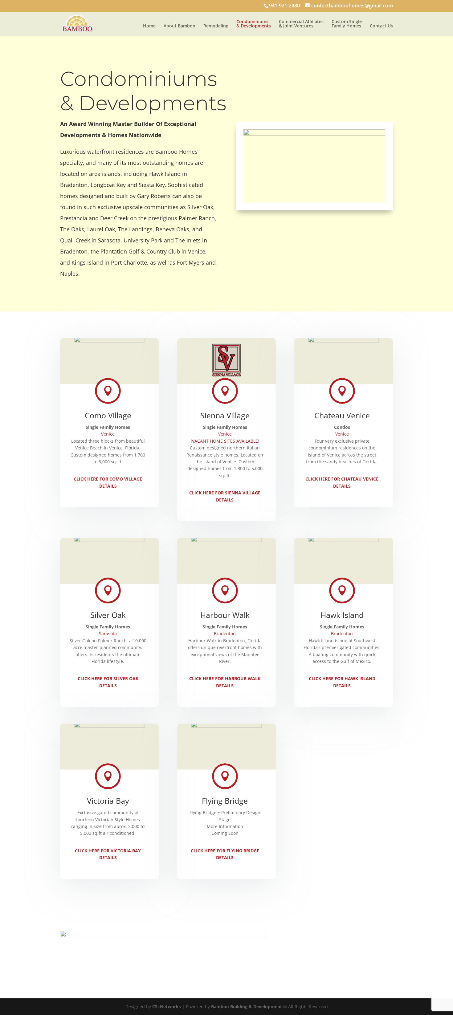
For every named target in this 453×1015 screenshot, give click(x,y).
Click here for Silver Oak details (108, 682)
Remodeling (215, 26)
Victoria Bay (108, 800)
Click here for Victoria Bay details (108, 854)
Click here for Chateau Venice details (341, 482)
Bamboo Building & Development (246, 1006)
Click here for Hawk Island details (342, 682)
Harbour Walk (225, 615)
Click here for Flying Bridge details (225, 854)
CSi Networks (166, 1006)
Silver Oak (108, 615)
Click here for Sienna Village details (224, 496)
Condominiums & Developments (253, 24)
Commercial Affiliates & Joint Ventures (301, 24)
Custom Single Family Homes (347, 24)
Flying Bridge (225, 800)
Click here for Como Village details (108, 482)
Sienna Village (225, 415)
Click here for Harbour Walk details (224, 682)
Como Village (108, 415)
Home (149, 26)
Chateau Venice (342, 415)
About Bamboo (179, 26)
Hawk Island (342, 615)
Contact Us (381, 26)
